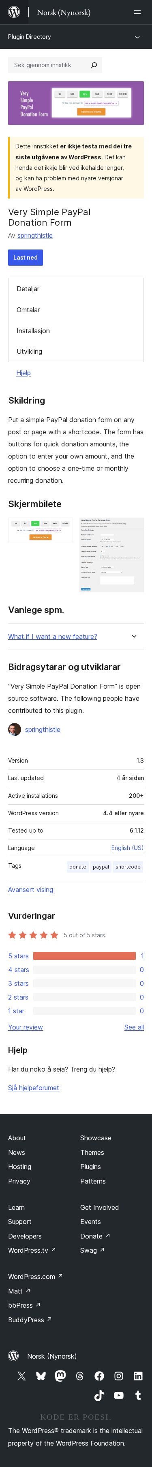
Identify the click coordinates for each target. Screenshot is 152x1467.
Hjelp (23, 373)
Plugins (90, 1167)
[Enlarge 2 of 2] (133, 528)
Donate (95, 1236)
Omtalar (28, 310)
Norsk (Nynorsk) (52, 1356)
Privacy (19, 1181)
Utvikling (29, 351)
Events (90, 1222)
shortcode (128, 867)
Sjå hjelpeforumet (33, 1088)
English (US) (127, 847)
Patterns (93, 1181)
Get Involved (99, 1207)
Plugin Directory (29, 36)
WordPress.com (35, 1277)
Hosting (19, 1167)
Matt (19, 1291)
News (16, 1152)
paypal (101, 867)
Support (20, 1222)
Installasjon (33, 331)
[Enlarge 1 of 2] (62, 528)
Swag (92, 1250)
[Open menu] (139, 12)
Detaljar (28, 289)
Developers (25, 1236)
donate (77, 867)
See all (134, 1027)
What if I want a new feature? (52, 636)
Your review (25, 1027)
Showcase (95, 1138)
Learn (16, 1207)
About (17, 1138)
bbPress (24, 1305)
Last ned (25, 257)
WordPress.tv (32, 1250)
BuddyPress (30, 1320)
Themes (92, 1152)
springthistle (35, 235)
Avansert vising (30, 890)
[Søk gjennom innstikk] (94, 65)
